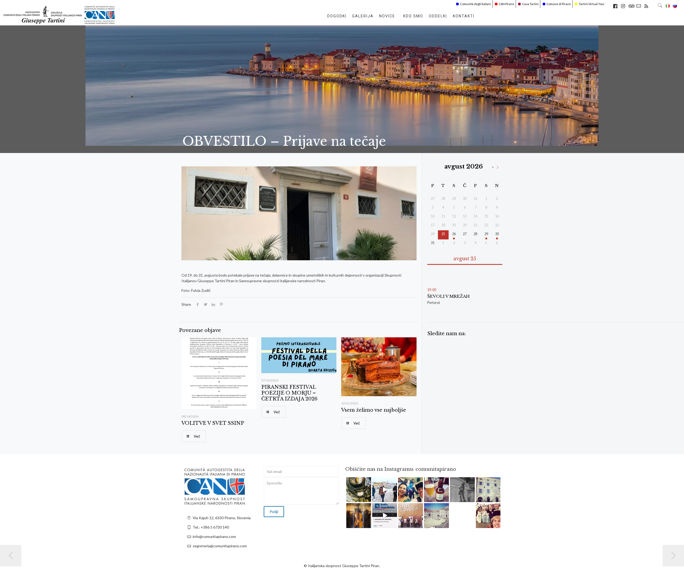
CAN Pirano (506, 4)
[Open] (358, 489)
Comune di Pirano (558, 4)
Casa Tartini (530, 4)
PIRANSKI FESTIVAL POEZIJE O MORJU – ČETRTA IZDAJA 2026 (289, 393)
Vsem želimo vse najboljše (373, 410)
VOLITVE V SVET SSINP (212, 423)
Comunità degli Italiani (475, 4)
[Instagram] (368, 499)
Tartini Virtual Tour (592, 4)
